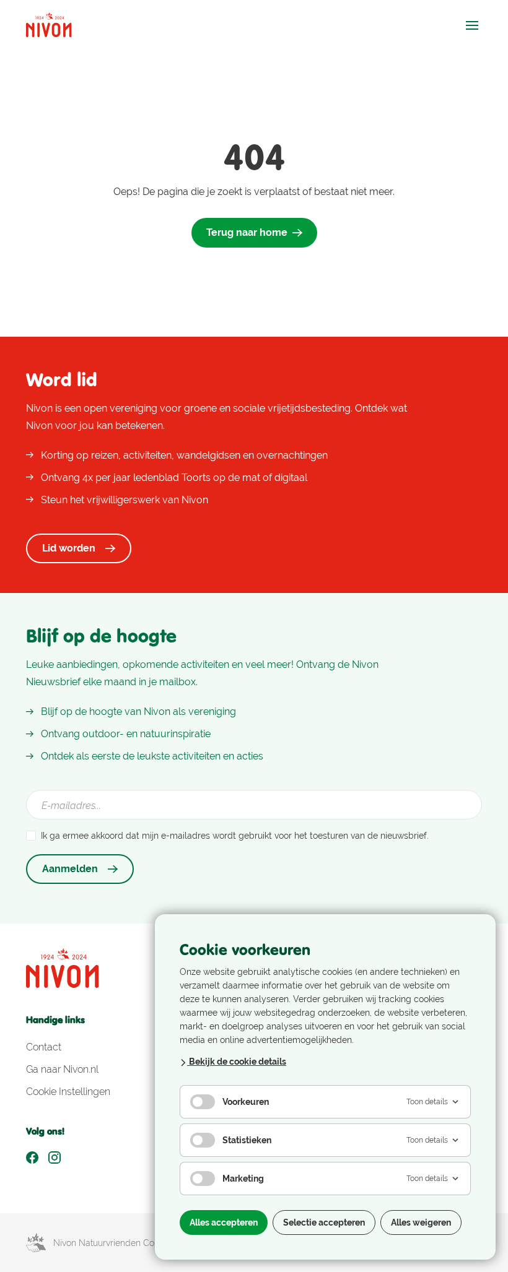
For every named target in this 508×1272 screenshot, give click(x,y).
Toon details (427, 1101)
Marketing (243, 1178)
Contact (43, 1047)
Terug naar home (246, 232)
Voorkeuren (245, 1102)
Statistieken (246, 1140)
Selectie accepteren (324, 1222)
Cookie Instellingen (68, 1091)
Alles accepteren (224, 1222)
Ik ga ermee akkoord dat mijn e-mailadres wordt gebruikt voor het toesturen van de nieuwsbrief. (235, 836)
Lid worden (68, 548)
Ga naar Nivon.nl (62, 1069)
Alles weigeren (421, 1222)
